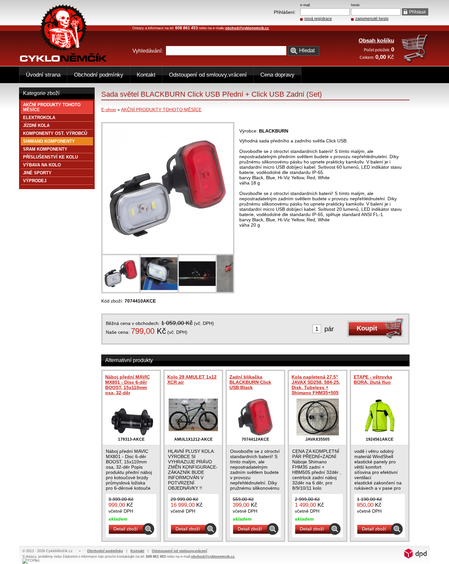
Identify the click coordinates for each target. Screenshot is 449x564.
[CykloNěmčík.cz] (63, 60)
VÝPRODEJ (34, 180)
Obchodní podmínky (98, 75)
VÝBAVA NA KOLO (42, 164)
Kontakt (146, 75)
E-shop (108, 109)
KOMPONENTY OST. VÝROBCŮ (55, 133)
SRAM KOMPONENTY (45, 149)
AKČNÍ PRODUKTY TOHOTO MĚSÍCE (161, 109)
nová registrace (318, 18)
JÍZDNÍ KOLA (36, 125)
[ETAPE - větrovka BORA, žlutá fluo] (380, 433)
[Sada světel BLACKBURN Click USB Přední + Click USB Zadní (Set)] (168, 252)
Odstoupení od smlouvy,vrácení (208, 75)
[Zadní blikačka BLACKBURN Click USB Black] (255, 433)
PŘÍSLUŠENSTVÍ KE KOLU (50, 157)
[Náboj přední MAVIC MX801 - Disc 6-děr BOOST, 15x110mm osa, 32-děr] (131, 433)
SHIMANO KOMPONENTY (49, 141)
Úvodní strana (43, 75)
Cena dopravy (277, 75)
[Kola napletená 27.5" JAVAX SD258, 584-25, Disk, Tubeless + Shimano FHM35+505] (317, 433)
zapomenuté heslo (372, 18)
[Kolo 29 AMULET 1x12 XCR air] (193, 429)
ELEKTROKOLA (39, 117)
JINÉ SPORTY (37, 172)
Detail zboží (125, 528)
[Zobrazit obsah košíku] (415, 62)
